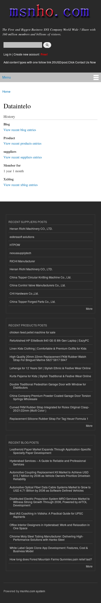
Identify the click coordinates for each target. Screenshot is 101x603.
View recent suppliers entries (23, 157)
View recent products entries (22, 143)
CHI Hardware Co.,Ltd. (24, 293)
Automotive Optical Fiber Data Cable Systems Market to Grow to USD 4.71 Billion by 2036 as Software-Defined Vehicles (50, 488)
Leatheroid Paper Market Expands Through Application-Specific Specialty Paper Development (50, 450)
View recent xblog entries (21, 185)
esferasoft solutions (22, 237)
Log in (8, 54)
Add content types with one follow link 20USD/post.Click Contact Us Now (50, 62)
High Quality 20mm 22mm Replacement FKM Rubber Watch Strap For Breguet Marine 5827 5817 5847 (48, 358)
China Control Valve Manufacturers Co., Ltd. (38, 285)
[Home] (47, 12)
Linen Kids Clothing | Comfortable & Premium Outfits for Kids (48, 348)
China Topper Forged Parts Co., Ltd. (32, 301)
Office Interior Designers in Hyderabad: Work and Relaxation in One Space (50, 526)
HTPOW (15, 245)
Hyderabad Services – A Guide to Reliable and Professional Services (48, 462)
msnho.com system (32, 591)
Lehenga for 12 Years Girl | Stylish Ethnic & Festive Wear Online (50, 368)
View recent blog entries (20, 130)
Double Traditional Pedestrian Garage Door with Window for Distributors (48, 385)
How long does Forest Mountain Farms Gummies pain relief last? (51, 559)
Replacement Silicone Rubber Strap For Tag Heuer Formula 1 (49, 418)
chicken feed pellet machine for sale (32, 332)
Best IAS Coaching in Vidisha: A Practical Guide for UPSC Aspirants (46, 515)
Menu (6, 77)
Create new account (27, 54)
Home (6, 91)
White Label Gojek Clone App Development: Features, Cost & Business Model (49, 549)
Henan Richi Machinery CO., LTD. (31, 228)
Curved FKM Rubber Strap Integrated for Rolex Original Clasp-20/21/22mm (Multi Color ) (49, 408)
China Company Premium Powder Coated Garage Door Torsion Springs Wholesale (50, 397)
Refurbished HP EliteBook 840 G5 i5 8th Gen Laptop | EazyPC (49, 340)
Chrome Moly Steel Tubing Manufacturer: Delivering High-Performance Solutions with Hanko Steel (46, 537)
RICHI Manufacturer (22, 261)
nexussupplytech (20, 253)
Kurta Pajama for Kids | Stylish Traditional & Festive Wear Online (50, 376)
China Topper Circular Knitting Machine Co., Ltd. (40, 277)
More (89, 309)
